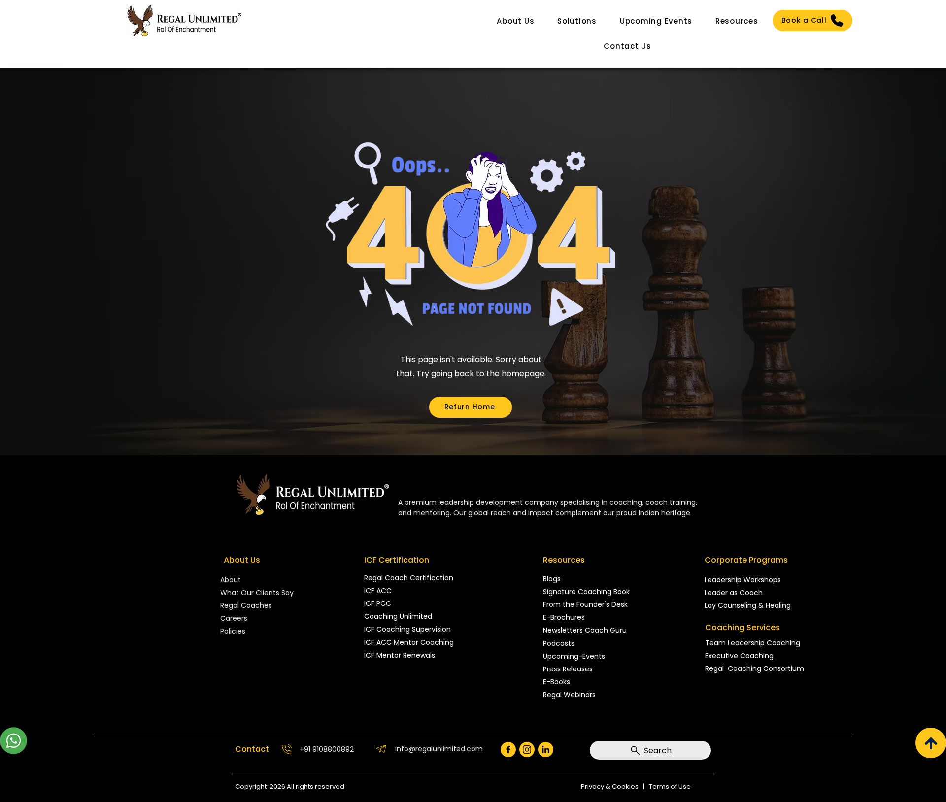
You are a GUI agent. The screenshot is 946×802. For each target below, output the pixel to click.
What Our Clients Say (257, 593)
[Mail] (508, 749)
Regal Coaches (246, 605)
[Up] (930, 743)
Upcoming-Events (574, 656)
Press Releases (568, 669)
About (231, 580)
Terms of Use (670, 786)
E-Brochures (564, 617)
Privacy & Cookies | (615, 786)
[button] (515, 21)
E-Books (556, 682)
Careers (233, 618)
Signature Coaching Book (586, 592)
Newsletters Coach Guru (585, 630)
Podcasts (558, 643)
